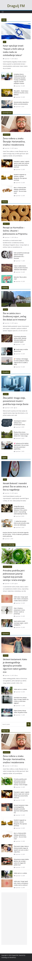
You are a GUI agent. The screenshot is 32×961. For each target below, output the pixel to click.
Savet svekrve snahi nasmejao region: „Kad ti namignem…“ (21, 623)
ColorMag (4, 957)
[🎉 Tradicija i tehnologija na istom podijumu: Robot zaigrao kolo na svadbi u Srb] (6, 363)
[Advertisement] (14, 918)
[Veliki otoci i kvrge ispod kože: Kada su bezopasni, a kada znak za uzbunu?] (6, 600)
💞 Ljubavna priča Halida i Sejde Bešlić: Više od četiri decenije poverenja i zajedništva (21, 446)
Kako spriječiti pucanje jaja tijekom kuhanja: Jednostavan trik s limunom (21, 255)
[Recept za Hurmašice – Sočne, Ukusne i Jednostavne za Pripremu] (16, 213)
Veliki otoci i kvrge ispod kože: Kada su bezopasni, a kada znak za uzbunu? (21, 598)
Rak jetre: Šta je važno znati (20, 278)
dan (17, 58)
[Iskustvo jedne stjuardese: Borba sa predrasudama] (6, 104)
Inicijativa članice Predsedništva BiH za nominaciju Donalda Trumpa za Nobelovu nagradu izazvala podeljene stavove (20, 78)
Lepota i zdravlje (7, 566)
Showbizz (6, 394)
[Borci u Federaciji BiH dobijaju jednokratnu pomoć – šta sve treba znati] (6, 192)
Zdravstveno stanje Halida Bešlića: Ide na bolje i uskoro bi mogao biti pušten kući (21, 862)
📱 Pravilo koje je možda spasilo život (21, 350)
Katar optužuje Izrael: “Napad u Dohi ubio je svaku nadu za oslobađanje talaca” (13, 50)
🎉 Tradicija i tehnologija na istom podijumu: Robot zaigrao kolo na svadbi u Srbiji (21, 361)
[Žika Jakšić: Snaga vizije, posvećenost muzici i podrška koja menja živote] (16, 383)
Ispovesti (6, 655)
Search (29, 724)
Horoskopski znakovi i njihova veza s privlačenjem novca (20, 422)
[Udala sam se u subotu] (6, 691)
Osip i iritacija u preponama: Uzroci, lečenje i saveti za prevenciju (19, 611)
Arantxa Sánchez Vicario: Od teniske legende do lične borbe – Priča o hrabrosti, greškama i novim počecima (16, 534)
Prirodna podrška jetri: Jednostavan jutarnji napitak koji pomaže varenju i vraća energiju (14, 575)
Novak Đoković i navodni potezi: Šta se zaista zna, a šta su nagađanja (15, 486)
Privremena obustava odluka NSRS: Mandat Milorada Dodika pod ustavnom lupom (20, 339)
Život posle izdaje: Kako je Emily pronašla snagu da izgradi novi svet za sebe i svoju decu (21, 849)
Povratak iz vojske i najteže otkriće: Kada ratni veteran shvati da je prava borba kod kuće (21, 164)
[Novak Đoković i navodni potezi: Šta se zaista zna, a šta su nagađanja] (16, 469)
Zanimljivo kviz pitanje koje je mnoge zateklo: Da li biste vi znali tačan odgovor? (21, 700)
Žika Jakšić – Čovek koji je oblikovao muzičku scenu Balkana (21, 92)
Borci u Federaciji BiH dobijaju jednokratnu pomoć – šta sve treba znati (20, 190)
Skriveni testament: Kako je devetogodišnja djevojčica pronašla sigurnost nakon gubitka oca (15, 665)
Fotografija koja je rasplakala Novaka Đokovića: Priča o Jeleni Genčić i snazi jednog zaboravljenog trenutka (20, 510)
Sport (5, 479)
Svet (5, 42)
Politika (5, 309)
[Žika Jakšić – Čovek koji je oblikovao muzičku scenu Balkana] (6, 94)
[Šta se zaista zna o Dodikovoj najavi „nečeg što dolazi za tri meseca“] (16, 299)
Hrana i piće (6, 223)
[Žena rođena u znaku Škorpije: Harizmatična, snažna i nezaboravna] (16, 124)
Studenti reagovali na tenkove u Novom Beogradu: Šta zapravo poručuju (20, 177)
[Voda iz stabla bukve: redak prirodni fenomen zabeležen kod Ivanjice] (6, 269)
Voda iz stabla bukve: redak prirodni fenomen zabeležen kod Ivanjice (21, 267)
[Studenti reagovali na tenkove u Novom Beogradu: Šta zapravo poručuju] (6, 179)
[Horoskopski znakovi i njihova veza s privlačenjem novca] (6, 424)
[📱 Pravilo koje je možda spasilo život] (6, 351)
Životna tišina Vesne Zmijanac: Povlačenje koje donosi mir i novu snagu (21, 434)
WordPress (13, 957)
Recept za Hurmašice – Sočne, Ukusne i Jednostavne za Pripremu (15, 230)
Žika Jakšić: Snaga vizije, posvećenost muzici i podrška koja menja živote (15, 401)
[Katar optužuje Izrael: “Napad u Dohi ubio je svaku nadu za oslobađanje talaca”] (16, 31)
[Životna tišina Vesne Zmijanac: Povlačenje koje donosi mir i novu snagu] (6, 435)
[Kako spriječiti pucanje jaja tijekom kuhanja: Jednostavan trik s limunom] (6, 257)
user (17, 237)
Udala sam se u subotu (20, 689)
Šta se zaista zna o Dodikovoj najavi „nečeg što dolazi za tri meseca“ (14, 316)
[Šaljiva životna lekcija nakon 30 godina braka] (6, 713)
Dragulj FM (16, 5)
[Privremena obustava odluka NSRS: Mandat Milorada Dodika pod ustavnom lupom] (6, 340)
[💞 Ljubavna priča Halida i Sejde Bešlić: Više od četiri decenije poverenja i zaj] (6, 447)
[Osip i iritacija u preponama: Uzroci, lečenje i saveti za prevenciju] (6, 612)
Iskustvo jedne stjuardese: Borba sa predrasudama (21, 103)
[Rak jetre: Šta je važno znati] (6, 279)
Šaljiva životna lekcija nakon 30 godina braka (20, 711)
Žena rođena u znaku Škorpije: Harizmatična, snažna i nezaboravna (14, 141)
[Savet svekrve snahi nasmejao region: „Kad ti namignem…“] (6, 624)
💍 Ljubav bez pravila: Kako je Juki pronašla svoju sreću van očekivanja (21, 523)
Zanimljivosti (7, 134)
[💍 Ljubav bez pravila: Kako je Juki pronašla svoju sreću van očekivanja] (6, 524)
